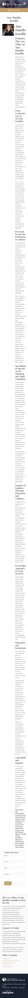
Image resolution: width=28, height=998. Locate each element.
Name (6, 855)
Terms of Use (5, 987)
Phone (6, 861)
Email (6, 868)
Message (6, 874)
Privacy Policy (14, 987)
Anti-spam (22, 987)
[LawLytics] (8, 992)
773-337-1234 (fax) (7, 966)
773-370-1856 (15, 10)
